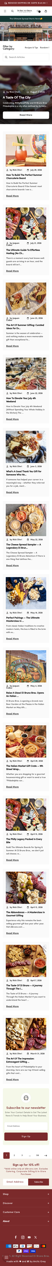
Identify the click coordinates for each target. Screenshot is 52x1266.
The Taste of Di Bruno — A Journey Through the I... (24, 987)
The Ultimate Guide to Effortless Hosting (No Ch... (23, 252)
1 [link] (6, 1155)
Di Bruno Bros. (41, 1256)
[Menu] (5, 11)
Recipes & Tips (31, 48)
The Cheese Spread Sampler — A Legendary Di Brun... (23, 546)
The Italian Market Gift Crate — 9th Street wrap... (24, 768)
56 (37, 1155)
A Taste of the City (16, 97)
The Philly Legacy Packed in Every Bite (24, 841)
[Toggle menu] (6, 1257)
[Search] (12, 11)
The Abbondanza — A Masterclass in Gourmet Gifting (25, 914)
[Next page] (45, 1155)
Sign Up (26, 1136)
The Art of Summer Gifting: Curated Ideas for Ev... (25, 327)
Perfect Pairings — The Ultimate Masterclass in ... (23, 619)
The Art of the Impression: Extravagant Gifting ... (20, 1060)
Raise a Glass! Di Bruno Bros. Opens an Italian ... (25, 694)
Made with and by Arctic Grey (26, 1261)
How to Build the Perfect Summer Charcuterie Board (24, 177)
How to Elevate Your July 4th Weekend (21, 400)
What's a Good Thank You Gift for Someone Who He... (23, 473)
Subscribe (38, 1182)
